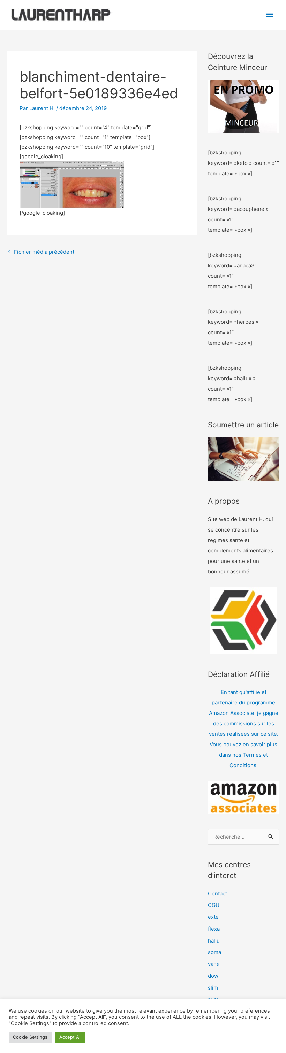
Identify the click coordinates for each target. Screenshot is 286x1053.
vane (214, 964)
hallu (214, 940)
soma (214, 952)
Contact (217, 893)
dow (213, 975)
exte (213, 917)
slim (213, 987)
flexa (214, 928)
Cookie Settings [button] (30, 1037)
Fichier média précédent (41, 252)
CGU (213, 905)
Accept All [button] (70, 1037)
